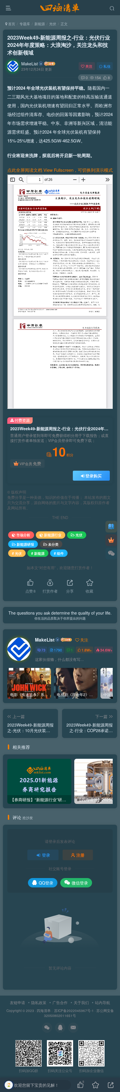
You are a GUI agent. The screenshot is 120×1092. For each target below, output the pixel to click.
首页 (11, 23)
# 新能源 (38, 553)
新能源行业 (52, 534)
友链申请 (17, 1002)
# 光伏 (17, 553)
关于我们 (81, 1002)
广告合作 (60, 1002)
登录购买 (93, 476)
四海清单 (44, 1010)
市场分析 (23, 534)
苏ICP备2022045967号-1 (73, 1010)
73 (43, 649)
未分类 (53, 544)
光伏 (52, 23)
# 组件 (59, 553)
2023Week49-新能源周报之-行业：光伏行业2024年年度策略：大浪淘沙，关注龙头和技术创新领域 (58, 45)
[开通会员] (111, 540)
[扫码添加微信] (111, 553)
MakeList (29, 64)
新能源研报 (25, 544)
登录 (46, 855)
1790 (58, 649)
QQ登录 (46, 883)
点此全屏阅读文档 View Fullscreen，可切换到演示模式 (60, 170)
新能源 (39, 23)
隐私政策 (38, 1002)
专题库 (25, 23)
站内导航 (102, 1002)
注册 (80, 855)
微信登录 (80, 883)
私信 (106, 66)
